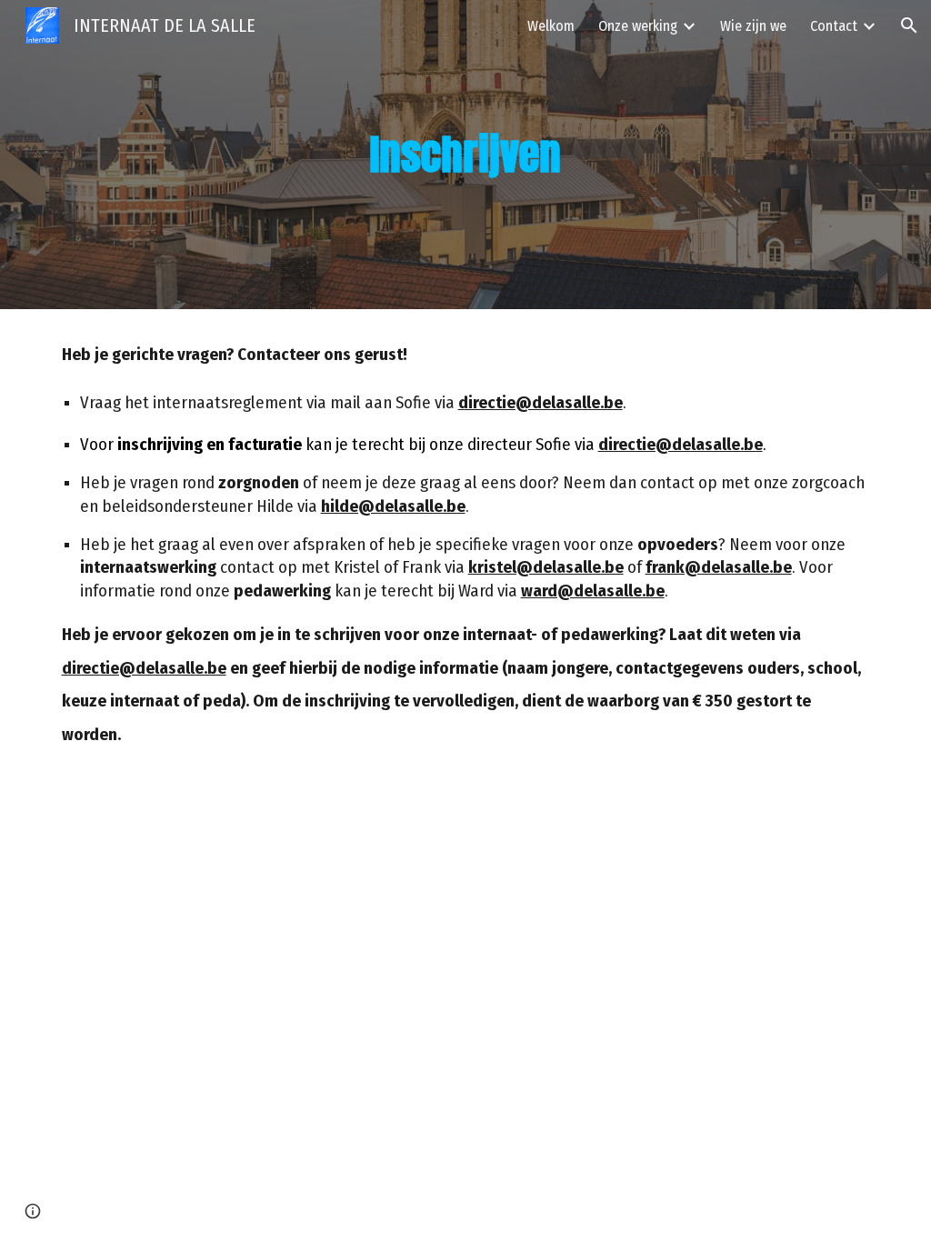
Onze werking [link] (637, 26)
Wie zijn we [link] (753, 26)
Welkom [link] (551, 26)
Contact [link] (833, 26)
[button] (909, 25)
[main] (465, 155)
